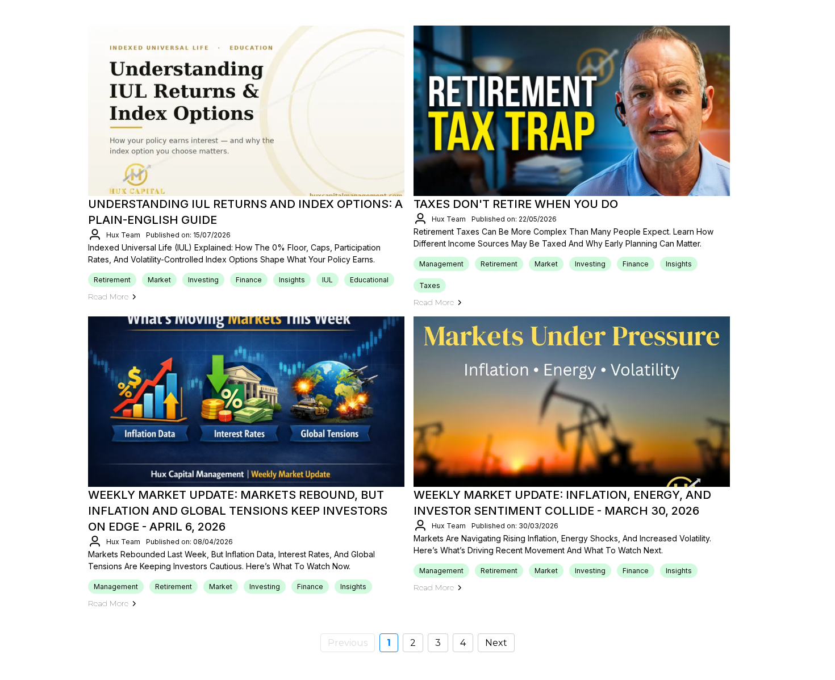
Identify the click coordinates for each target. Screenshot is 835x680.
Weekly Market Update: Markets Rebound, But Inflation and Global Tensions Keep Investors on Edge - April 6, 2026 (237, 510)
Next (496, 642)
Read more (108, 296)
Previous (348, 642)
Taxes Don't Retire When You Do (516, 204)
